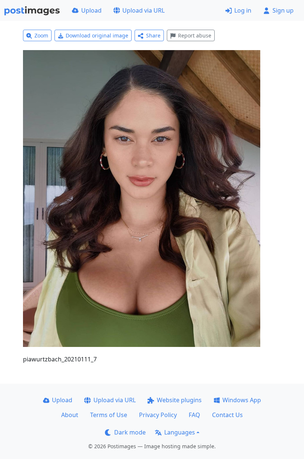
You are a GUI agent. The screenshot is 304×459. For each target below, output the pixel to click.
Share (153, 35)
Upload (91, 10)
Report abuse (194, 35)
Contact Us (227, 415)
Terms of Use (108, 415)
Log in (242, 10)
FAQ (194, 415)
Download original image (97, 35)
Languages (179, 432)
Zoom (41, 35)
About (69, 415)
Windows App (241, 400)
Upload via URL (143, 10)
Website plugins (179, 400)
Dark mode (130, 432)
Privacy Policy (158, 415)
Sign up (283, 10)
